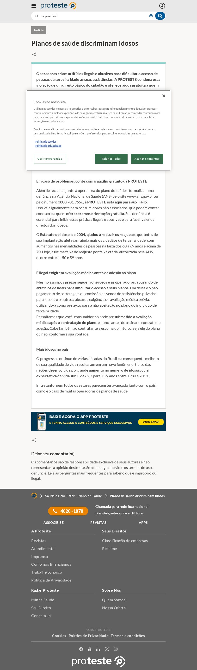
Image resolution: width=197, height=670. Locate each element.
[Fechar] (164, 95)
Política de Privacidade (51, 580)
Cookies (59, 635)
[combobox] (98, 16)
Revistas (38, 540)
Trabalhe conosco (46, 572)
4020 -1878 (71, 511)
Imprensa (39, 556)
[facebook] (81, 649)
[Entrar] (163, 6)
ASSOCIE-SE (53, 522)
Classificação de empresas (125, 540)
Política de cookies (45, 141)
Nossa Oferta (114, 607)
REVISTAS (98, 522)
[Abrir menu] (36, 6)
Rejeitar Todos (111, 158)
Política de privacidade (48, 145)
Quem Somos (113, 599)
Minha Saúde (42, 599)
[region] (98, 130)
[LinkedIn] (98, 649)
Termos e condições (128, 635)
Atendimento (43, 548)
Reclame (109, 548)
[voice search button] (149, 16)
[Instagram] (116, 649)
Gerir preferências (49, 158)
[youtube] (90, 649)
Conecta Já (41, 615)
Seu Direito (41, 607)
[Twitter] (107, 649)
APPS (143, 522)
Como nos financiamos (51, 564)
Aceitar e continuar (147, 158)
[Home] (34, 496)
